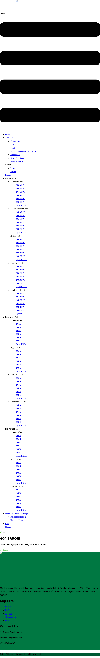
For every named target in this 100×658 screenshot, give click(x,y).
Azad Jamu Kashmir (18, 161)
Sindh (12, 148)
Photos (13, 168)
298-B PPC (20, 199)
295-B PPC (20, 188)
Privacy (8, 607)
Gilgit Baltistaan (17, 158)
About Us (9, 138)
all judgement (10, 617)
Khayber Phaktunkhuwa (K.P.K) (23, 151)
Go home (4, 550)
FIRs (7, 523)
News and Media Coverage (16, 513)
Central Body (15, 141)
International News (18, 517)
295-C (18, 331)
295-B (18, 327)
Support (8, 613)
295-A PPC (20, 185)
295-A (18, 324)
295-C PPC (20, 192)
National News (16, 520)
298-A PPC (20, 195)
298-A (18, 334)
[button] (50, 71)
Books (8, 175)
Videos (13, 171)
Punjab (13, 144)
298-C (18, 341)
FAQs (7, 610)
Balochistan (15, 154)
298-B (18, 337)
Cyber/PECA (21, 205)
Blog (7, 620)
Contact (8, 527)
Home (7, 134)
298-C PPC (20, 202)
